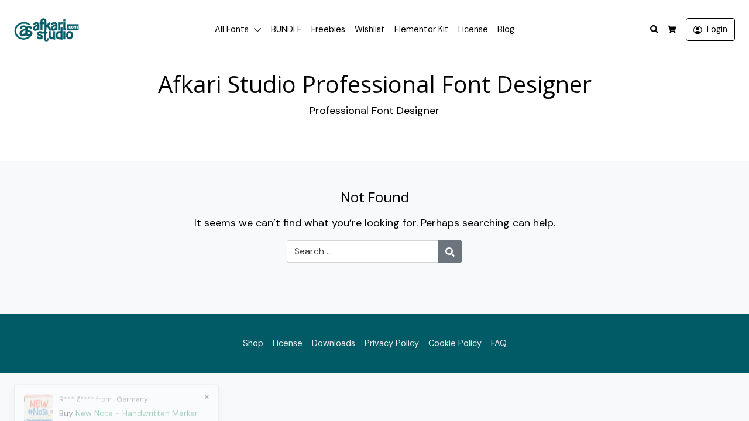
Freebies (328, 29)
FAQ (499, 343)
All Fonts (232, 29)
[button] (259, 30)
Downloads (333, 343)
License (473, 29)
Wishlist (370, 29)
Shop (253, 343)
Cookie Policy (455, 343)
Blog (505, 29)
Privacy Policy (392, 343)
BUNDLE (286, 29)
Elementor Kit (421, 29)
